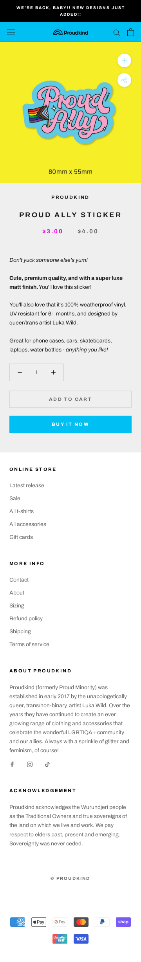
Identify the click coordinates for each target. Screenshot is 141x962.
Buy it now (70, 424)
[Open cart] (130, 32)
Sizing (16, 606)
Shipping (20, 631)
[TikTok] (47, 763)
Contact (19, 580)
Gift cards (21, 537)
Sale (14, 498)
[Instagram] (30, 763)
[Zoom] (124, 60)
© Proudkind (70, 878)
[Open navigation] (11, 32)
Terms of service (29, 644)
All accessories (27, 524)
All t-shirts (21, 511)
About (16, 593)
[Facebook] (12, 763)
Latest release (26, 485)
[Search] (116, 32)
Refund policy (26, 619)
